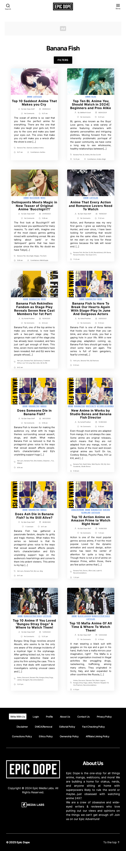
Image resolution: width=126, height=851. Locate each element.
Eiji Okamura (38, 360)
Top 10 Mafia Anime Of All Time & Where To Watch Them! (90, 626)
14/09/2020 (102, 422)
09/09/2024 (46, 109)
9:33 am (101, 323)
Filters (63, 60)
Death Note (91, 406)
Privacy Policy (104, 716)
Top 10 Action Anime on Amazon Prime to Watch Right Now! (90, 520)
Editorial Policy (67, 726)
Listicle (19, 680)
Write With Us (17, 716)
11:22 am (101, 218)
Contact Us (83, 716)
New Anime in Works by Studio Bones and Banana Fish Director (91, 414)
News (43, 198)
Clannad (29, 148)
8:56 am (45, 423)
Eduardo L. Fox (48, 461)
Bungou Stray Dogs (33, 616)
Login (36, 716)
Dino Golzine (38, 461)
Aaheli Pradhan (29, 318)
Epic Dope (23, 842)
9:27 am (45, 113)
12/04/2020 (103, 635)
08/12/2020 (46, 418)
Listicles (37, 97)
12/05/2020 (46, 632)
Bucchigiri (35, 198)
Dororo (106, 510)
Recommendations (79, 573)
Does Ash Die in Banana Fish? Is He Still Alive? (34, 515)
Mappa (36, 256)
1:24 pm (101, 533)
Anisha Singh (101, 159)
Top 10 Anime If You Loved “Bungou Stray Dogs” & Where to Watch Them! (34, 624)
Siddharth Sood (85, 112)
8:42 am (45, 323)
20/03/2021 (102, 318)
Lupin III (99, 570)
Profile (49, 716)
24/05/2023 (46, 214)
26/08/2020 (46, 522)
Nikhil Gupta (44, 260)
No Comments (29, 113)
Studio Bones (86, 466)
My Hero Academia (105, 406)
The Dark (43, 256)
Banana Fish (21, 148)
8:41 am (44, 526)
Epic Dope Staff (29, 109)
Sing (41, 571)
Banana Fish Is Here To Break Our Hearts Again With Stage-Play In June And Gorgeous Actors (90, 309)
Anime (29, 97)
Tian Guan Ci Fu (90, 255)
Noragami (26, 680)
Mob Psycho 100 (97, 464)
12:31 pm (101, 117)
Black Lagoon (84, 616)
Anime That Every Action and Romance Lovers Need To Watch (90, 205)
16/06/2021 (103, 214)
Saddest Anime (38, 148)
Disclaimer (22, 726)
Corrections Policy (22, 736)
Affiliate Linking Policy (97, 736)
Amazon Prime (77, 510)
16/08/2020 (103, 528)
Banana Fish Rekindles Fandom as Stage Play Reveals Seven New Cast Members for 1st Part (34, 309)
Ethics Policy (46, 736)
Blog (93, 97)
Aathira (42, 152)
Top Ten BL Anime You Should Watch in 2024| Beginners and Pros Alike (90, 104)
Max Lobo (36, 363)
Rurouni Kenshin (79, 255)
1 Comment (29, 526)
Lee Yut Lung (27, 363)
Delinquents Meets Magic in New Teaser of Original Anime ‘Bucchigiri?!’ (34, 205)
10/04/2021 (46, 318)
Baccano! (25, 677)
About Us (65, 716)
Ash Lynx (20, 360)
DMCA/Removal (43, 726)
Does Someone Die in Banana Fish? (34, 412)
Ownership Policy (69, 736)
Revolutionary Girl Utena (102, 252)
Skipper (19, 463)
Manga (43, 406)
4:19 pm (101, 639)
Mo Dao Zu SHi (95, 155)
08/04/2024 (102, 112)
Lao (37, 571)
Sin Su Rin (43, 363)
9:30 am (101, 426)
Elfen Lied (86, 512)
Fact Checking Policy (93, 726)
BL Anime (86, 155)
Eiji (34, 571)
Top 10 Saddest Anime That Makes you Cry (34, 102)
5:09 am (45, 218)
